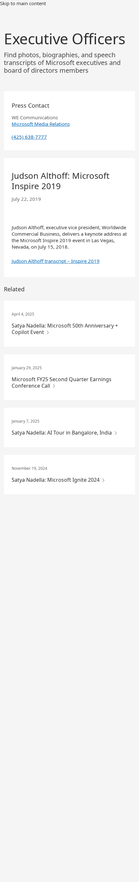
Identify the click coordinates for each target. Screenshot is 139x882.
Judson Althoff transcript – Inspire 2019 (56, 261)
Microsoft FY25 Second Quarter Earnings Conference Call (62, 382)
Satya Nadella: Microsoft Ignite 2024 (56, 479)
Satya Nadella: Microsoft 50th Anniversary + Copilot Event (65, 329)
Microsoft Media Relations (41, 124)
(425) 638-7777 (29, 137)
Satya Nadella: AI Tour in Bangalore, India (62, 432)
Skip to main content (23, 3)
